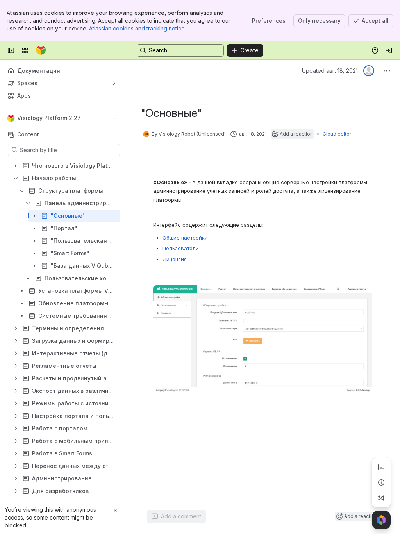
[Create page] (381, 498)
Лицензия (174, 259)
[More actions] (113, 118)
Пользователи (180, 248)
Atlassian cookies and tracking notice (137, 28)
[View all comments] (381, 467)
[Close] (115, 510)
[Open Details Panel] (381, 482)
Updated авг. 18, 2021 (330, 70)
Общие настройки (185, 238)
